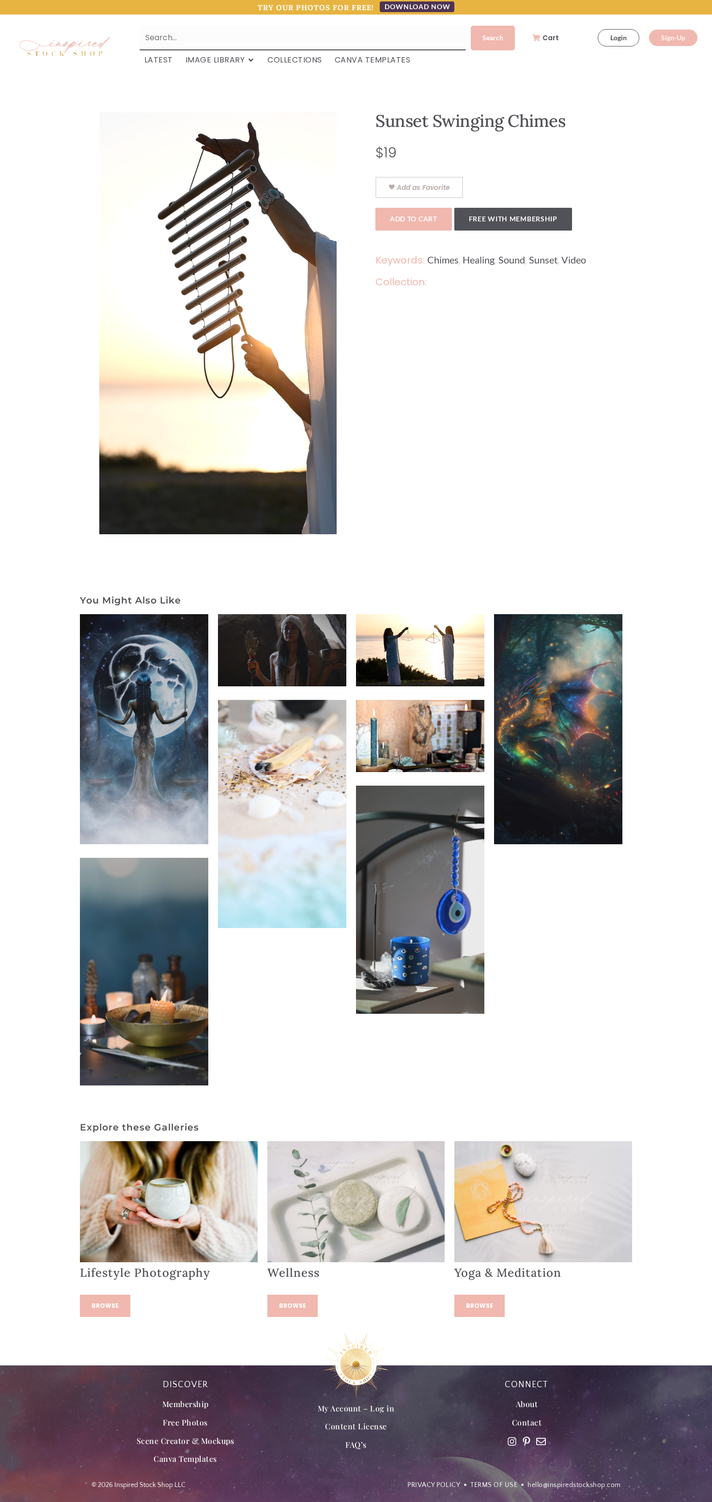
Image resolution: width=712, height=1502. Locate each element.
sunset (543, 259)
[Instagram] (512, 1441)
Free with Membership (513, 219)
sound (511, 259)
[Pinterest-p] (526, 1441)
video (573, 259)
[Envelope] (541, 1441)
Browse (105, 1305)
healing (479, 259)
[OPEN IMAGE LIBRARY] (251, 60)
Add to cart (413, 219)
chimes (443, 259)
